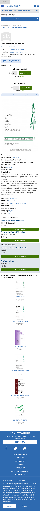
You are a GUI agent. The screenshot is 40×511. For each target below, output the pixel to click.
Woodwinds (12, 206)
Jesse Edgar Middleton (18, 52)
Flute (22, 160)
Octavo (9, 213)
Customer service (20, 454)
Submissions (20, 475)
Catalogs (5, 1)
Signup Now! (20, 442)
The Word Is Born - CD (9, 261)
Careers (20, 464)
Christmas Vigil (12, 203)
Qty (10, 73)
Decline (24, 506)
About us (20, 458)
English (11, 211)
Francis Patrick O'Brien (9, 47)
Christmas (9, 167)
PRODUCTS (5, 25)
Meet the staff (20, 461)
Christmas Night (21, 203)
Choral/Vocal (13, 198)
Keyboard (16, 157)
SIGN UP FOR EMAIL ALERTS (20, 471)
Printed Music (16, 25)
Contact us (20, 468)
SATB (12, 155)
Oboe (26, 160)
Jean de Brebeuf (17, 49)
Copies (10, 87)
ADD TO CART (24, 73)
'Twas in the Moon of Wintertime (13, 221)
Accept (9, 506)
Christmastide (12, 201)
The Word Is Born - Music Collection (14, 248)
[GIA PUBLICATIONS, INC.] (2, 6)
